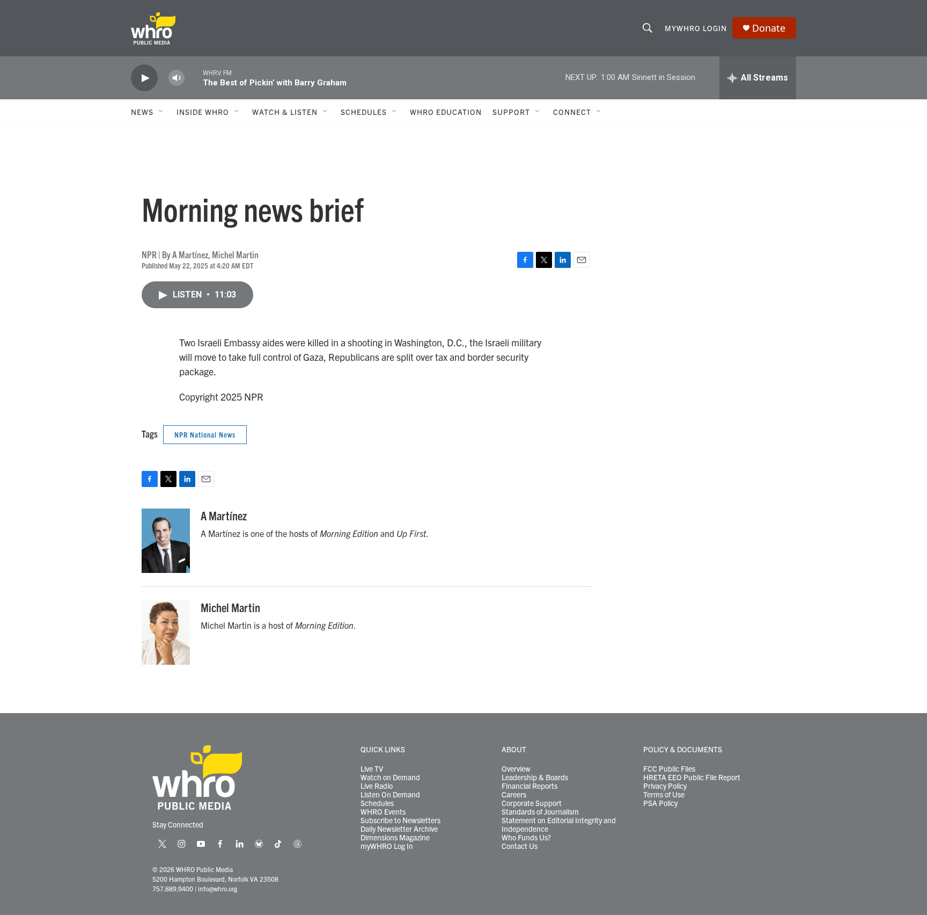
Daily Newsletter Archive (399, 829)
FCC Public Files (669, 769)
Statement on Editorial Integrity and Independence (559, 824)
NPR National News (205, 434)
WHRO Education (446, 112)
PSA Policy (660, 803)
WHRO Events (383, 812)
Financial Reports (529, 786)
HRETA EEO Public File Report (691, 777)
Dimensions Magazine (395, 837)
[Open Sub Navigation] (161, 111)
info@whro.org (217, 888)
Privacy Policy (665, 786)
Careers (514, 794)
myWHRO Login (696, 28)
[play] (144, 78)
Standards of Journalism (540, 812)
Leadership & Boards (535, 777)
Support (511, 112)
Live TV (371, 769)
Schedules (377, 803)
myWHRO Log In (386, 846)
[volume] (176, 78)
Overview (516, 769)
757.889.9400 (172, 888)
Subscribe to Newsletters (400, 820)
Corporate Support (532, 803)
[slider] (193, 77)
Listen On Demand (390, 794)
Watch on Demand (390, 777)
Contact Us (520, 846)
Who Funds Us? (526, 837)
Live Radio (376, 786)
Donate (768, 28)
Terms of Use (664, 794)
